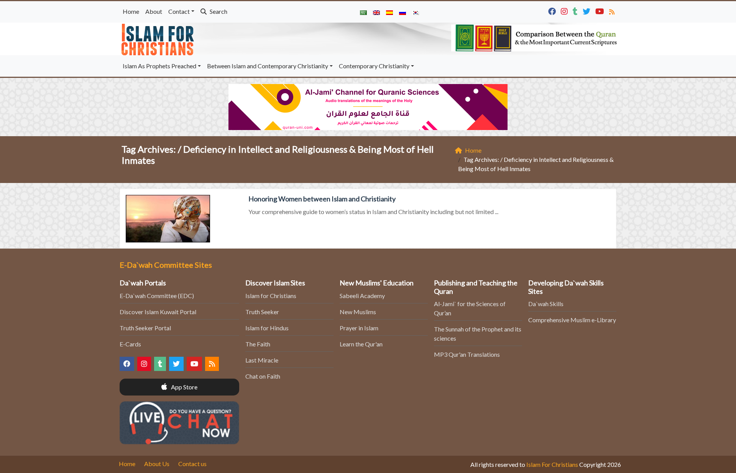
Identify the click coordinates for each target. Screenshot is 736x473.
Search (218, 11)
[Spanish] (389, 12)
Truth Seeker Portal (145, 327)
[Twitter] (587, 10)
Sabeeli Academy (362, 295)
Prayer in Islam (359, 327)
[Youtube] (600, 10)
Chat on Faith (262, 376)
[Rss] (612, 10)
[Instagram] (565, 10)
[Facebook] (553, 10)
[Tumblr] (576, 10)
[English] (376, 12)
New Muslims (358, 311)
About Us (156, 463)
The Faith (257, 344)
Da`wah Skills (546, 303)
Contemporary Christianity (374, 65)
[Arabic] (363, 12)
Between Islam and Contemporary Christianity (267, 65)
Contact (179, 11)
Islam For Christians (552, 464)
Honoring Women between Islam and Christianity (322, 198)
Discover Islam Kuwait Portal (158, 311)
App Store (183, 387)
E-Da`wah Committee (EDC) (157, 295)
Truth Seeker (262, 311)
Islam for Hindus (267, 327)
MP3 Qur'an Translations (467, 354)
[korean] (415, 12)
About (153, 11)
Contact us (192, 463)
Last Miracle (261, 360)
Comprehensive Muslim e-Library (572, 319)
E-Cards (130, 344)
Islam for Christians (270, 295)
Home (131, 11)
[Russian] (402, 12)
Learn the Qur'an (361, 344)
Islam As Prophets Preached (159, 65)
